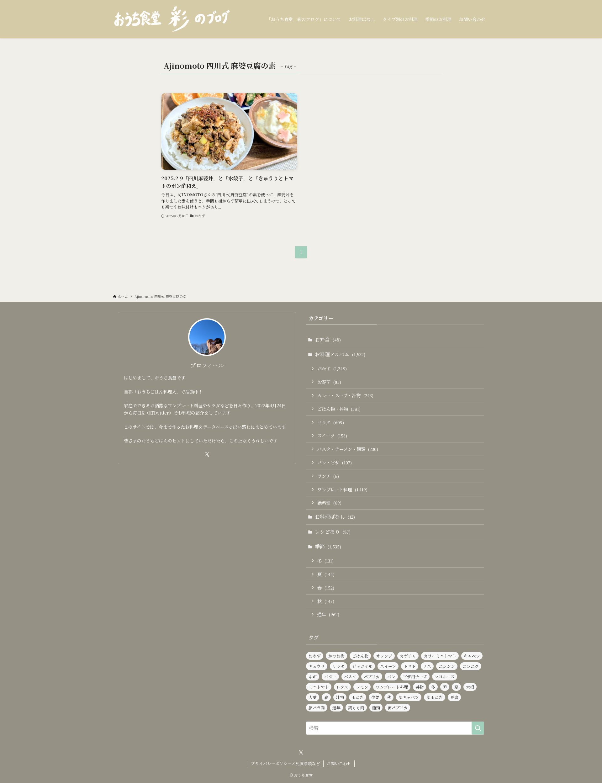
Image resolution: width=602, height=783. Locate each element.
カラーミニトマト (440, 656)
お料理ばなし (335, 516)
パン (391, 677)
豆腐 (454, 697)
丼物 (419, 687)
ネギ (313, 677)
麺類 (376, 708)
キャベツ (472, 656)
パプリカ (372, 677)
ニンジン (447, 666)
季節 (328, 546)
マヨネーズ (445, 677)
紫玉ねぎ (434, 697)
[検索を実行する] (478, 728)
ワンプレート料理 (342, 489)
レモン (362, 687)
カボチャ (408, 656)
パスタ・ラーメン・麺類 (347, 449)
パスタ (350, 677)
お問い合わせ (339, 763)
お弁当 (328, 339)
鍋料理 (329, 502)
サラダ (330, 422)
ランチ (328, 476)
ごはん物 (360, 656)
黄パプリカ (398, 708)
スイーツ (332, 435)
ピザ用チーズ (415, 677)
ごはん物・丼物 (339, 408)
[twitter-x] (207, 454)
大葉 (313, 697)
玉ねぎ (357, 697)
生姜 (375, 697)
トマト (410, 666)
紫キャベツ (409, 697)
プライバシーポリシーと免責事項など (285, 763)
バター (330, 677)
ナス (427, 666)
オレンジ (384, 656)
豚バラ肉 (317, 708)
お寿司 (329, 381)
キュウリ (317, 666)
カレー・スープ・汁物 (345, 395)
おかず (332, 368)
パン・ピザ (334, 462)
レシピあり (333, 531)
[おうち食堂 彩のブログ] (172, 19)
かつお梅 (336, 656)
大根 (470, 687)
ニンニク (470, 666)
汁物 (340, 697)
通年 (328, 614)
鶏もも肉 (356, 708)
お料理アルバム (340, 354)
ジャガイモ (362, 666)
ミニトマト (319, 687)
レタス (342, 687)
